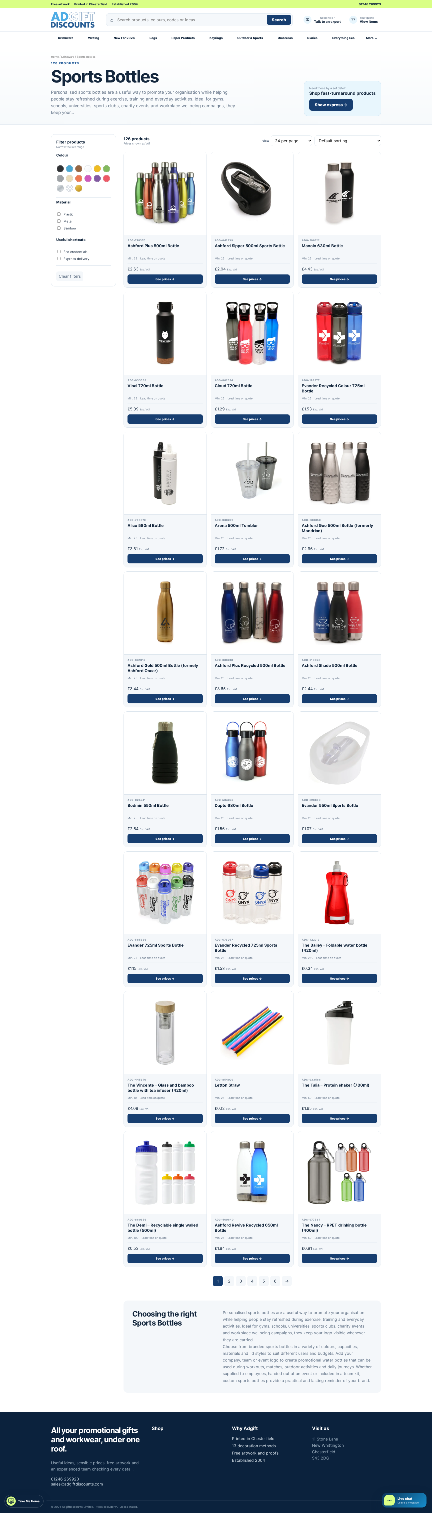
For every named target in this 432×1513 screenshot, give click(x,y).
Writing (93, 38)
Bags (153, 38)
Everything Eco (343, 38)
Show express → (331, 104)
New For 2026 (124, 38)
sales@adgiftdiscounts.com (77, 1484)
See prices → (165, 279)
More (371, 38)
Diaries (312, 38)
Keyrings (216, 38)
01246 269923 (370, 4)
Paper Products (183, 38)
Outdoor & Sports (250, 38)
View (265, 140)
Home (55, 56)
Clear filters (70, 276)
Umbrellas (285, 38)
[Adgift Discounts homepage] (74, 20)
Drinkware (65, 38)
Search (279, 19)
